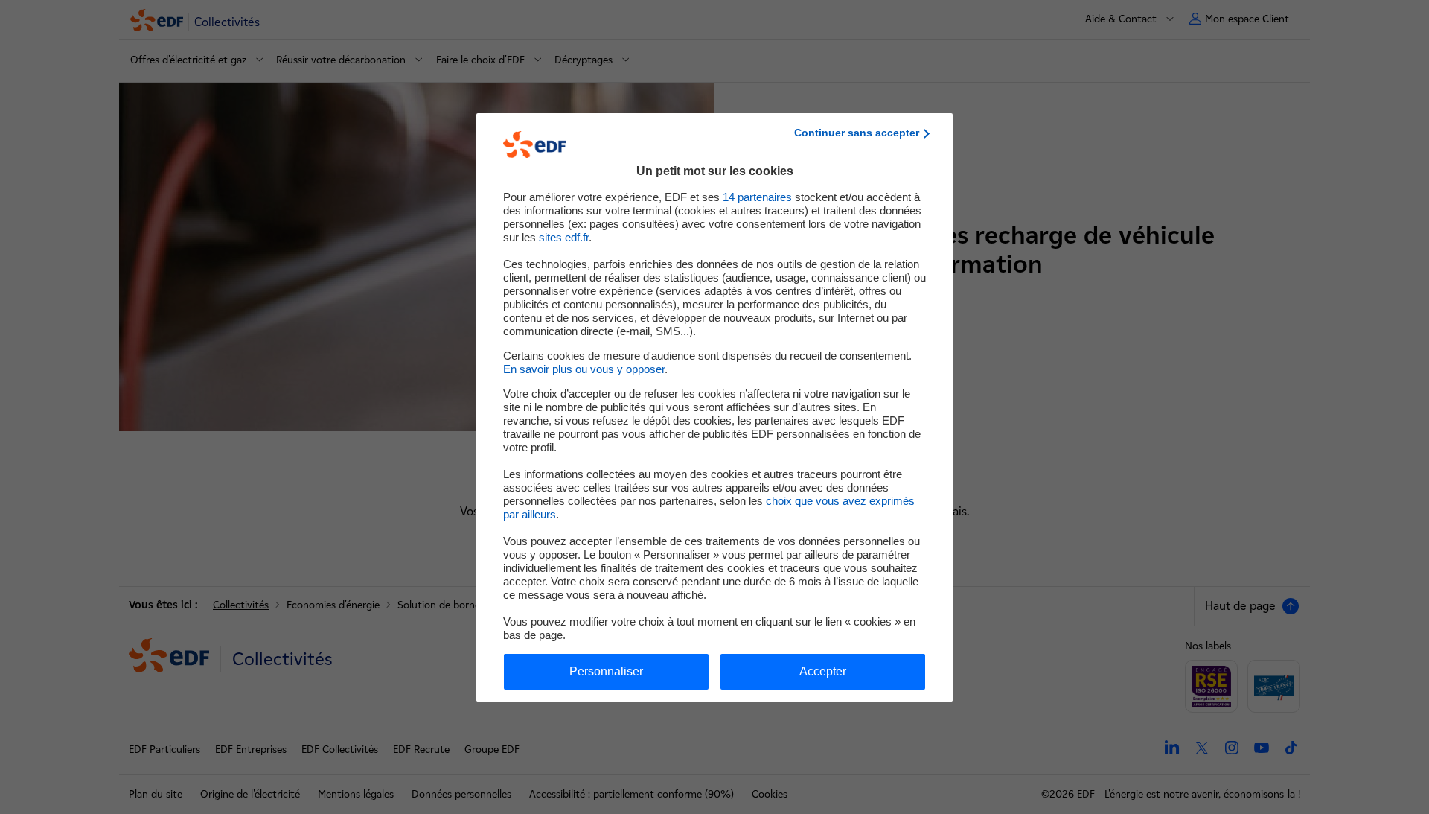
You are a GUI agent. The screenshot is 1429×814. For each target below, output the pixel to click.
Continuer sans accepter (856, 133)
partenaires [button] (757, 197)
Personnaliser (606, 671)
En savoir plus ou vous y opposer (584, 369)
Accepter (822, 671)
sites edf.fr (564, 237)
